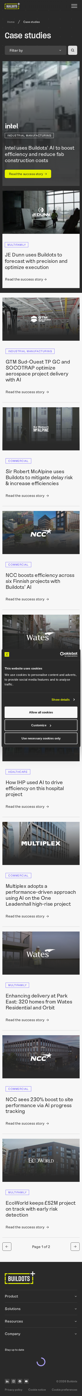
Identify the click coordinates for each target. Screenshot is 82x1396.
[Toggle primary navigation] (74, 6)
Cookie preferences (64, 1389)
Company (12, 1333)
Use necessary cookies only (41, 738)
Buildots (72, 1381)
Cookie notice (37, 1389)
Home (11, 21)
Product (11, 1296)
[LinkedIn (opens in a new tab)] (7, 1381)
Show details (61, 699)
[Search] (72, 50)
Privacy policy (13, 1389)
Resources (14, 1321)
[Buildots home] (12, 6)
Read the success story (26, 174)
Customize (38, 725)
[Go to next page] (75, 1246)
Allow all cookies (41, 712)
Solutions (12, 1308)
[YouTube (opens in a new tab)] (26, 1381)
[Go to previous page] (6, 1246)
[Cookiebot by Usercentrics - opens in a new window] (60, 654)
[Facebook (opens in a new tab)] (20, 1381)
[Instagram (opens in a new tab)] (13, 1381)
